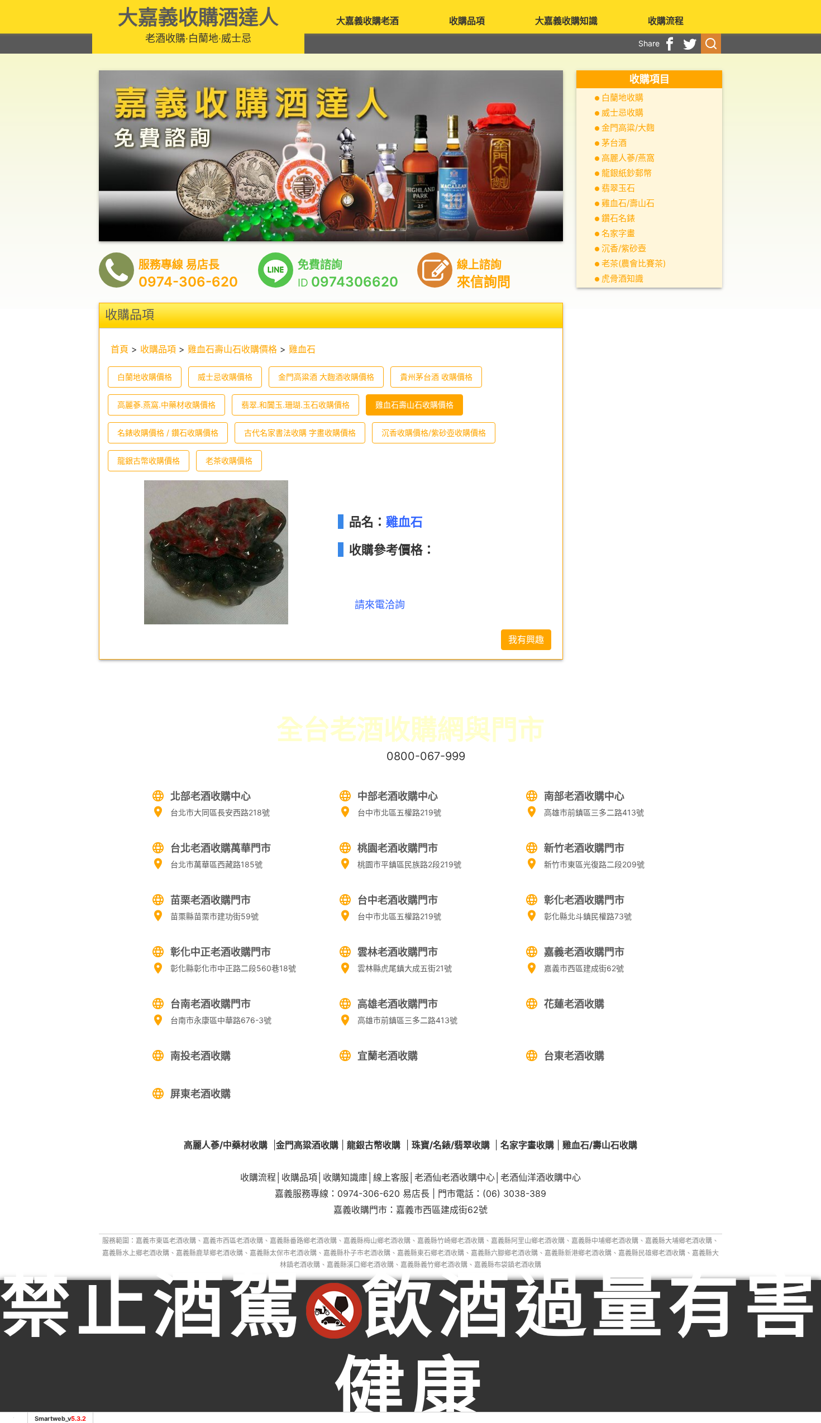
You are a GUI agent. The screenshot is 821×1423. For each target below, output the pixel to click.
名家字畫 (618, 233)
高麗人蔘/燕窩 (628, 157)
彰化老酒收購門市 (584, 900)
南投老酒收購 (200, 1056)
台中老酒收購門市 (397, 900)
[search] (711, 44)
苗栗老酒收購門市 (210, 900)
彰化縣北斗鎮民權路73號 (588, 916)
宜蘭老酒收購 (387, 1056)
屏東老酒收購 (200, 1094)
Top (788, 1368)
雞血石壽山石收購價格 (232, 349)
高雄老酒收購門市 (397, 1004)
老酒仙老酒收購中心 (454, 1177)
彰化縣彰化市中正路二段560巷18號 (233, 968)
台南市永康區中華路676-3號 (220, 1020)
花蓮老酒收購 (574, 1004)
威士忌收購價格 (225, 376)
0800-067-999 (425, 756)
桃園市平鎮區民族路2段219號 (409, 864)
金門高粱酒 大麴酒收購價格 (326, 376)
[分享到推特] (690, 43)
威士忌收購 (622, 112)
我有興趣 (526, 639)
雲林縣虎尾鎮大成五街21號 (404, 968)
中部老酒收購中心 (397, 796)
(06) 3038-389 (514, 1193)
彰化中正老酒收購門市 (220, 952)
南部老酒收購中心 (584, 796)
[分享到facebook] (669, 43)
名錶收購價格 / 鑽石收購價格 (167, 432)
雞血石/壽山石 (628, 203)
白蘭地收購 (622, 97)
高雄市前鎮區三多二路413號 (594, 812)
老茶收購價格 (229, 460)
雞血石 (302, 349)
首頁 (119, 349)
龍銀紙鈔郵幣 (627, 173)
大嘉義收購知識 (566, 20)
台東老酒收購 (574, 1056)
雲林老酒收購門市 (397, 952)
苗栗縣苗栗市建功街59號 (214, 916)
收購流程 (666, 20)
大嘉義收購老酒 (367, 20)
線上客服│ (393, 1177)
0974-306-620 (368, 1193)
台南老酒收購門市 (210, 1004)
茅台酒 (614, 142)
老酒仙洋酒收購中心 (540, 1177)
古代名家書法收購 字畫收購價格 (300, 432)
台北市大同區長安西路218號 (220, 812)
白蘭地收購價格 (144, 376)
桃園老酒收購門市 (397, 848)
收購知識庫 (345, 1177)
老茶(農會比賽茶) (634, 263)
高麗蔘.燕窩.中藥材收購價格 (166, 404)
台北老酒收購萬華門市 (220, 848)
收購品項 (467, 20)
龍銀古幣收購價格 (148, 460)
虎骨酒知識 (622, 278)
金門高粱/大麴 (628, 127)
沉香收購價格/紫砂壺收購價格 (433, 432)
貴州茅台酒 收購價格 (436, 376)
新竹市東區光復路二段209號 (594, 864)
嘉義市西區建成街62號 (584, 968)
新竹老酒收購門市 (584, 848)
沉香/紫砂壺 (624, 248)
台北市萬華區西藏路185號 (216, 864)
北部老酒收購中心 (210, 796)
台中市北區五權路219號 (399, 812)
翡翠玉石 (618, 188)
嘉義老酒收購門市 (584, 952)
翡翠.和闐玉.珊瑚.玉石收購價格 (295, 404)
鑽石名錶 (618, 218)
